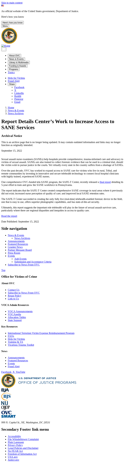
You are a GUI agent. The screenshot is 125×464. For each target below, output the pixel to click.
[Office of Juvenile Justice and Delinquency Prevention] (5, 409)
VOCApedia (14, 314)
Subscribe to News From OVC (24, 292)
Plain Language (16, 442)
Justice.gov (13, 459)
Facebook (19, 87)
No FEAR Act (15, 451)
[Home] (5, 45)
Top (3, 270)
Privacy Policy (15, 445)
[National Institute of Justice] (4, 404)
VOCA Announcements (20, 311)
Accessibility (14, 436)
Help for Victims (16, 78)
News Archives (16, 113)
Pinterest (18, 99)
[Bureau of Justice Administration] (5, 391)
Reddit (17, 96)
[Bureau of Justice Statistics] (6, 399)
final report (105, 182)
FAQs (11, 336)
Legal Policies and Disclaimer (23, 448)
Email (17, 102)
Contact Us (13, 289)
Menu (5, 26)
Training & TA (15, 342)
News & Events (16, 110)
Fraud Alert (14, 81)
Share (12, 84)
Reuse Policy (14, 295)
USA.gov (13, 457)
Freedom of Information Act (22, 454)
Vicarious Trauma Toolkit (21, 344)
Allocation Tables (17, 317)
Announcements (16, 357)
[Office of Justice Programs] (9, 42)
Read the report (9, 216)
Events (11, 363)
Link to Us (13, 298)
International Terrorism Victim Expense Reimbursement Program (41, 333)
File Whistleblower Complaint (23, 439)
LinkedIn (19, 93)
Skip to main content (11, 2)
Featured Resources (18, 360)
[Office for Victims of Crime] (6, 413)
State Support (15, 320)
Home (11, 107)
